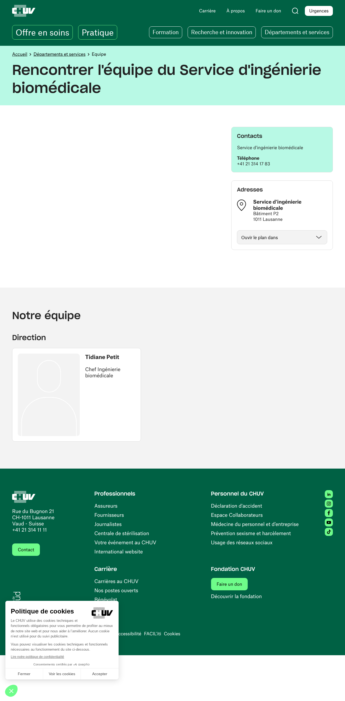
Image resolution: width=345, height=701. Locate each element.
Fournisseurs (109, 515)
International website (118, 551)
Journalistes (108, 524)
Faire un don (232, 584)
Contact (26, 549)
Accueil (19, 54)
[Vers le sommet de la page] (333, 689)
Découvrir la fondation (236, 596)
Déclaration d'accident (236, 506)
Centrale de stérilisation (121, 533)
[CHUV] (24, 496)
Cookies (172, 633)
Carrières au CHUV (116, 581)
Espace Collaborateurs (237, 515)
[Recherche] (295, 10)
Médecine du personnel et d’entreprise (255, 524)
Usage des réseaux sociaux (241, 542)
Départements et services (59, 54)
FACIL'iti (152, 633)
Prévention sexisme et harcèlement (251, 533)
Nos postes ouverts (116, 590)
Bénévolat (105, 599)
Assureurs (106, 506)
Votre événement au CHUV (125, 542)
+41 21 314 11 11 (29, 529)
